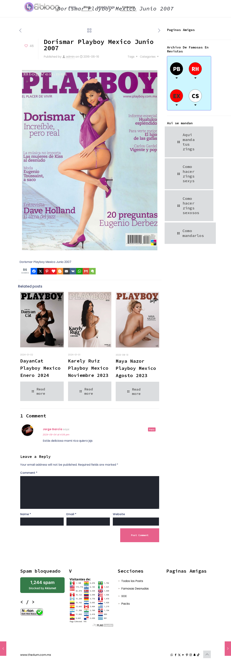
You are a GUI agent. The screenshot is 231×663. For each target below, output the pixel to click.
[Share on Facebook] (34, 271)
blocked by (42, 585)
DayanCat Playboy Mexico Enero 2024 (40, 368)
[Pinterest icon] (187, 655)
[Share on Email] (66, 271)
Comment (28, 473)
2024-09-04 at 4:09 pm (56, 434)
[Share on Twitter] (40, 271)
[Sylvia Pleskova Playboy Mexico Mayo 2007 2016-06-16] (3, 648)
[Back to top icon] (207, 654)
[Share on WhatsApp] (79, 271)
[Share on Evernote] (92, 271)
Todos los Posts (132, 581)
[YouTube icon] (183, 655)
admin (70, 57)
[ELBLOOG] (42, 7)
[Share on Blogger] (60, 271)
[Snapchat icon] (194, 655)
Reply (151, 429)
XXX (124, 596)
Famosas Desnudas (135, 588)
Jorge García (52, 429)
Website (119, 514)
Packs (125, 604)
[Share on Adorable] (53, 271)
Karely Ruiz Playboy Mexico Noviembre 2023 (88, 368)
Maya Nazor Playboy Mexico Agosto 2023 (136, 368)
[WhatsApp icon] (171, 655)
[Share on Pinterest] (47, 271)
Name (25, 514)
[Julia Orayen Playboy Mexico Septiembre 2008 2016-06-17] (228, 648)
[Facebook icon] (175, 655)
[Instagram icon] (190, 655)
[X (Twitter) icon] (179, 655)
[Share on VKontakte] (73, 271)
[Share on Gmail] (86, 271)
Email (71, 514)
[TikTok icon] (198, 655)
